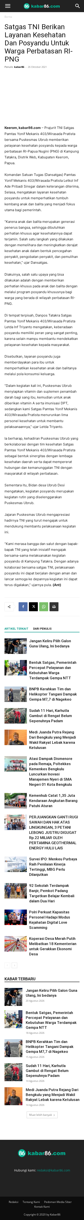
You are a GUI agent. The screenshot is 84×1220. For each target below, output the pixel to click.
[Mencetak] (54, 606)
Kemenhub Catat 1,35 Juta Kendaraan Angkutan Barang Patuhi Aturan (53, 800)
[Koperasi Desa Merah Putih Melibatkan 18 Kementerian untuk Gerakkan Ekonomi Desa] (15, 944)
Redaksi (13, 1202)
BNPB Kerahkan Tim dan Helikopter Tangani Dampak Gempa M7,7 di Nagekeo (53, 694)
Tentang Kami (31, 1202)
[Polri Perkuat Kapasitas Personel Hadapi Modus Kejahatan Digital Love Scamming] (15, 917)
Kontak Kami (42, 1207)
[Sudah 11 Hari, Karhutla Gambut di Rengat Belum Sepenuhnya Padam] (15, 716)
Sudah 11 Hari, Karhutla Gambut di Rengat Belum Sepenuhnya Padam (50, 715)
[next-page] (14, 965)
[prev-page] (7, 965)
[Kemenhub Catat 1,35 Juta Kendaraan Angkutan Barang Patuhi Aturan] (15, 800)
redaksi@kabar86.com (53, 1170)
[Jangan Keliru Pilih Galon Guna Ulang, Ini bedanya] (15, 646)
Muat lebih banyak (40, 1115)
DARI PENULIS (42, 628)
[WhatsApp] (43, 606)
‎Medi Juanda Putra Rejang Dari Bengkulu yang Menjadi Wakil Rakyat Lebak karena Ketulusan (53, 1094)
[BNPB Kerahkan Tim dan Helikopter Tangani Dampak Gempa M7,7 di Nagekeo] (15, 694)
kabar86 (19, 67)
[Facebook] (23, 606)
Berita (8, 17)
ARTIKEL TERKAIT (16, 628)
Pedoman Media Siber (58, 1202)
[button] (7, 6)
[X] (33, 606)
